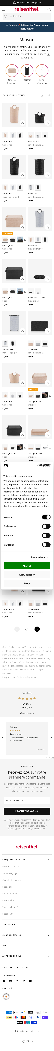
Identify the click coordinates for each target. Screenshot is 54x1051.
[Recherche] (6, 16)
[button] (4, 9)
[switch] (46, 526)
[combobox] (27, 16)
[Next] (51, 738)
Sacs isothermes (10, 894)
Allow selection (27, 574)
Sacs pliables (8, 914)
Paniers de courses (11, 867)
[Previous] (2, 738)
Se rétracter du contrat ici (16, 967)
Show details (38, 557)
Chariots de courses (11, 880)
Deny (27, 583)
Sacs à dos (7, 887)
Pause (51, 758)
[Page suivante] (37, 629)
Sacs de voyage (9, 873)
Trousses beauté (10, 907)
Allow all (27, 566)
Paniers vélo (8, 900)
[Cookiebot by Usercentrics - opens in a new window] (38, 466)
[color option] (5, 135)
